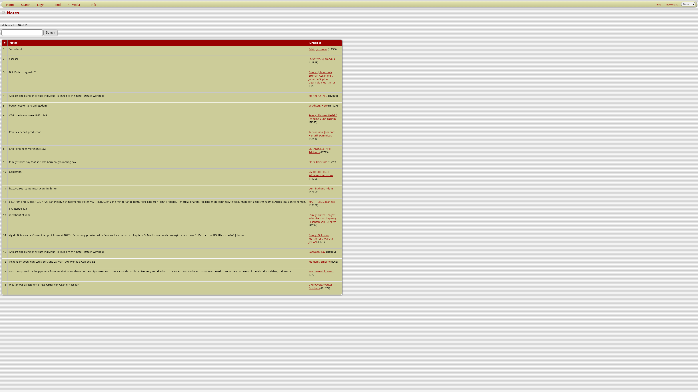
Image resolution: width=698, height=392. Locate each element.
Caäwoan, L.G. (317, 252)
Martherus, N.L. (318, 95)
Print (658, 4)
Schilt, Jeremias (318, 49)
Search (26, 5)
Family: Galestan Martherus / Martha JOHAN (321, 238)
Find (58, 5)
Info (93, 5)
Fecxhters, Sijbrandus (322, 59)
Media (76, 5)
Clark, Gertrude (318, 162)
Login (41, 5)
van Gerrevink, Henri (321, 271)
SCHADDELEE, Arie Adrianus (320, 150)
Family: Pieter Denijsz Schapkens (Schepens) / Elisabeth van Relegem (323, 218)
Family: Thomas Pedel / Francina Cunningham (323, 117)
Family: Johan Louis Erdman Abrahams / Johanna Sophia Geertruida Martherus (322, 77)
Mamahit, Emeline (320, 261)
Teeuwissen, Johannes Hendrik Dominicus (322, 133)
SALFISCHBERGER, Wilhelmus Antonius (321, 173)
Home (10, 5)
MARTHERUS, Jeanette (322, 201)
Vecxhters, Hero (318, 105)
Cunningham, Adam (321, 188)
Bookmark (672, 4)
